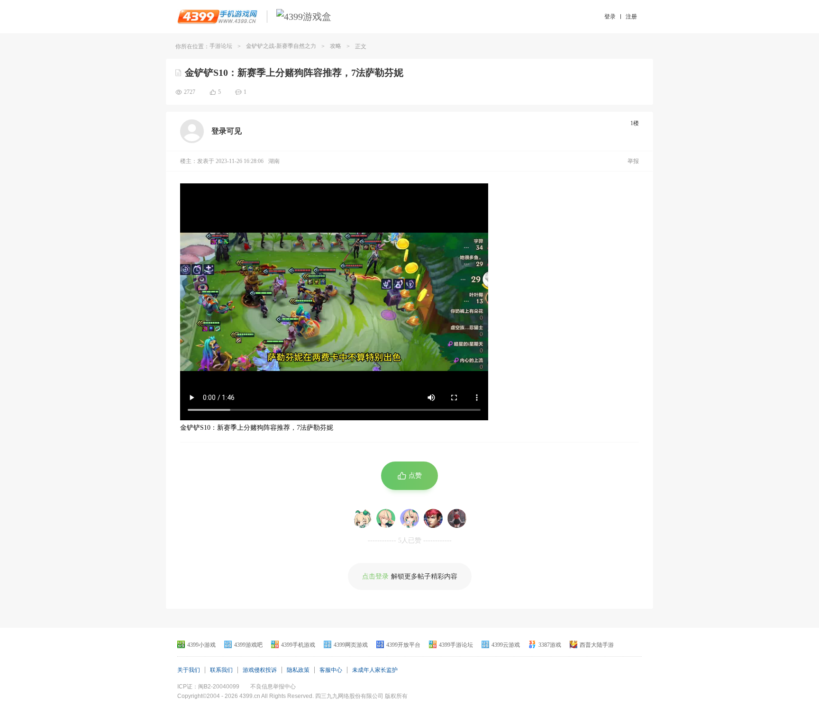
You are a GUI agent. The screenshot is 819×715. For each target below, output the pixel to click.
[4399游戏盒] (303, 16)
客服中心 (330, 670)
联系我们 (221, 670)
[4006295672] (362, 518)
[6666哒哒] (433, 518)
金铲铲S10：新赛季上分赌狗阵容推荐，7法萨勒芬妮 (294, 72)
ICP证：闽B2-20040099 (208, 686)
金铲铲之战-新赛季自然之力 (281, 46)
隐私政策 (298, 670)
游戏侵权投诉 (260, 670)
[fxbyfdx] (409, 518)
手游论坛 (220, 46)
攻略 (335, 46)
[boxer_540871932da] (385, 518)
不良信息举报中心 (273, 686)
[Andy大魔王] (456, 518)
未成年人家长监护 (375, 670)
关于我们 (188, 670)
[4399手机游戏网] (217, 16)
